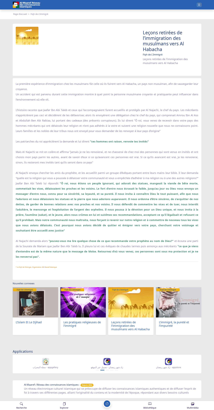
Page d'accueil (20, 14)
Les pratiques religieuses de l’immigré (82, 324)
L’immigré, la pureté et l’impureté (174, 324)
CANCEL (16, 398)
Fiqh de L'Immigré (39, 14)
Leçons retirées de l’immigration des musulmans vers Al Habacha (130, 325)
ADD (26, 398)
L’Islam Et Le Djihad (29, 322)
